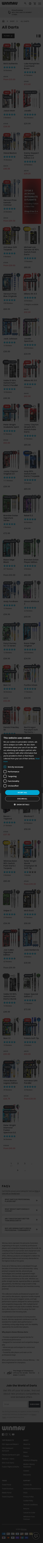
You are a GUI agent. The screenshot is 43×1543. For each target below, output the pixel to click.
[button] (21, 804)
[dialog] (21, 771)
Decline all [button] (22, 799)
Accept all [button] (22, 792)
